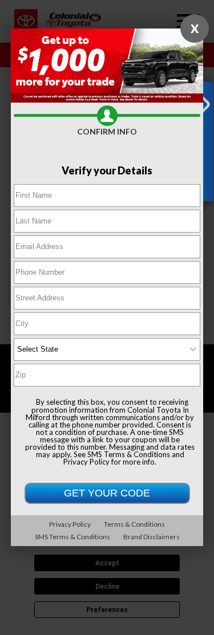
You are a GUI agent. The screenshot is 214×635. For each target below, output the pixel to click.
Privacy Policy (86, 461)
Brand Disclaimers (151, 536)
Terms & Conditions (134, 524)
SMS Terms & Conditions (128, 454)
